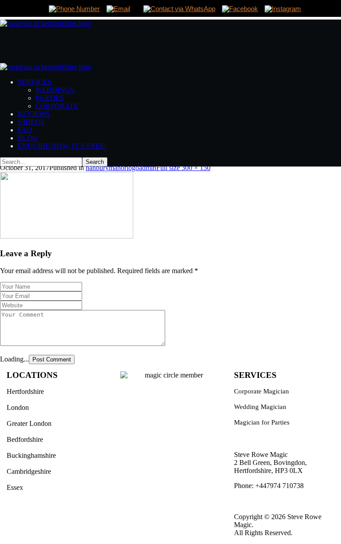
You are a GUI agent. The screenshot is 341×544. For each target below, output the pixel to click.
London (18, 407)
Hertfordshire (25, 391)
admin (147, 167)
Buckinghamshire (31, 455)
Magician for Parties (261, 422)
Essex (15, 487)
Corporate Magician (261, 391)
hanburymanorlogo (112, 167)
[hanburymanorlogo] (66, 236)
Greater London (29, 423)
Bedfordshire (25, 439)
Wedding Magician (260, 406)
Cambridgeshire (29, 471)
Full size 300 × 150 (183, 167)
